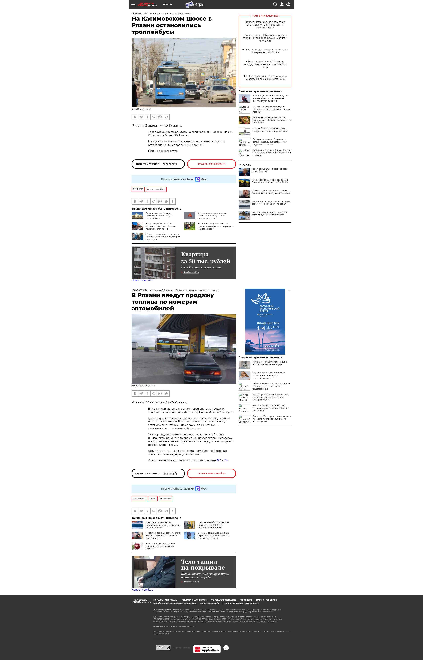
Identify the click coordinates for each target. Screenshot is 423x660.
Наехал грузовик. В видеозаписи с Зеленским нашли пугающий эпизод (271, 192)
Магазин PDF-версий (266, 600)
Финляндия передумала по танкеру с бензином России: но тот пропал (271, 202)
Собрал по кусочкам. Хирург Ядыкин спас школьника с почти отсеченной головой (272, 153)
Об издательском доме (223, 600)
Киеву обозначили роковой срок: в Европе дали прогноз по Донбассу (270, 181)
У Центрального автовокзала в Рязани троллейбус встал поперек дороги (214, 215)
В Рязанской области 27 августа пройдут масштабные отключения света (265, 64)
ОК (226, 460)
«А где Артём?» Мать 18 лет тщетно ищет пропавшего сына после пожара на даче (271, 397)
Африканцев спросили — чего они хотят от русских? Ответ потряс (270, 213)
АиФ (149, 109)
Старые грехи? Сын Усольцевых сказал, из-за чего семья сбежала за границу (271, 109)
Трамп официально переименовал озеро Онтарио (270, 170)
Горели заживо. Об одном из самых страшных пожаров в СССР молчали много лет (265, 38)
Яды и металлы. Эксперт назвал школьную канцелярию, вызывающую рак (269, 375)
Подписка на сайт (209, 603)
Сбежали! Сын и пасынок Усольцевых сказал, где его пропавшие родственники (272, 386)
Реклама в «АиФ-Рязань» (195, 600)
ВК (219, 460)
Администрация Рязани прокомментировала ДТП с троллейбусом (160, 215)
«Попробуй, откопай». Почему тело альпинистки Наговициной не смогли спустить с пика (271, 98)
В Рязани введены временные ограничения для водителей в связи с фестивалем (213, 535)
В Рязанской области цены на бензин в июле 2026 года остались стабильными (213, 525)
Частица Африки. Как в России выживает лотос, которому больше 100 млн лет (271, 408)
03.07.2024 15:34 (140, 13)
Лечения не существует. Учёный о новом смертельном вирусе (270, 363)
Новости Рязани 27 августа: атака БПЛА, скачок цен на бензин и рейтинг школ (265, 25)
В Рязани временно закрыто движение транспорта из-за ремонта (160, 546)
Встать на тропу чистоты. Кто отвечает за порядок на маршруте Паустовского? (215, 226)
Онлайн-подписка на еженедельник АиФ (174, 603)
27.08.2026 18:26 (139, 290)
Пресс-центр (246, 600)
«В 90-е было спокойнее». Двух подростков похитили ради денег (270, 129)
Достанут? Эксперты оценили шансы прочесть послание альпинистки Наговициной (272, 419)
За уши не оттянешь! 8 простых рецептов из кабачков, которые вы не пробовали (272, 120)
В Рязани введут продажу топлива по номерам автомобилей (265, 51)
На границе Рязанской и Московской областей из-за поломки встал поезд (160, 226)
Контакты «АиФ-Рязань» (165, 600)
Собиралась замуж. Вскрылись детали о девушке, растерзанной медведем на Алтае (270, 142)
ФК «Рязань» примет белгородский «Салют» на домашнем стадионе (265, 77)
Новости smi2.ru (143, 280)
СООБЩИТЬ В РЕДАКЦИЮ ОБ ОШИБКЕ (241, 603)
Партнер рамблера (182, 648)
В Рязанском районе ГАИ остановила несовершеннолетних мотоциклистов (163, 525)
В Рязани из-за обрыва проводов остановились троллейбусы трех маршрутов (163, 237)
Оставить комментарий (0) (211, 164)
